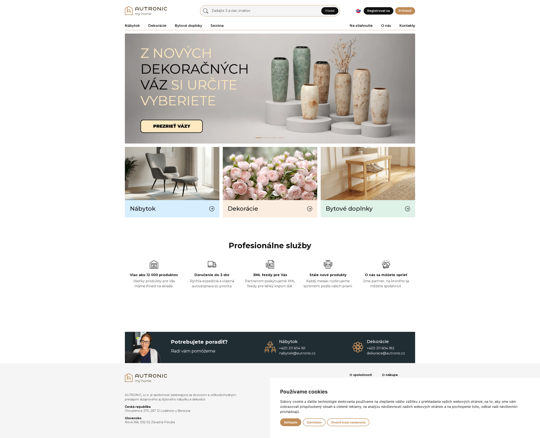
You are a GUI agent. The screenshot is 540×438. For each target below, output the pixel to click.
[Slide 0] (258, 137)
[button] (358, 11)
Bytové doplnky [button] (188, 26)
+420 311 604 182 (380, 348)
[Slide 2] (274, 137)
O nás (386, 26)
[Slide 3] (281, 137)
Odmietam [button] (314, 422)
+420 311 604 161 (292, 348)
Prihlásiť (405, 11)
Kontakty (407, 26)
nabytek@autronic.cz (297, 353)
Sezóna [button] (217, 26)
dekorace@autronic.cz (386, 353)
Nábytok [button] (132, 26)
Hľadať (330, 11)
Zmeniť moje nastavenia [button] (348, 422)
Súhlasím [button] (290, 422)
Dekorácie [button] (157, 26)
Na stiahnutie (361, 26)
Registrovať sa (378, 11)
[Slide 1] (266, 137)
